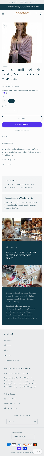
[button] (2, 13)
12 (11, 101)
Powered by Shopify (27, 452)
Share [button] (6, 136)
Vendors (7, 355)
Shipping (4, 86)
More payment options (22, 130)
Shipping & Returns (11, 360)
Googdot (18, 452)
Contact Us (8, 340)
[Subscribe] (34, 421)
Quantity (5, 106)
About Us (7, 345)
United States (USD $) (21, 436)
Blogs (6, 350)
